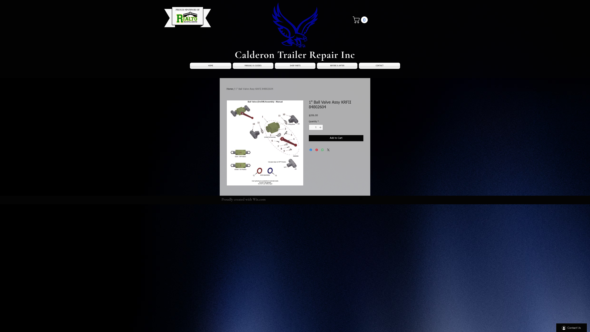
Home (230, 89)
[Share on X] (328, 150)
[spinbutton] (316, 127)
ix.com (261, 199)
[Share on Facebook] (311, 150)
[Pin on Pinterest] (317, 150)
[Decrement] (311, 127)
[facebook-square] (361, 198)
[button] (361, 19)
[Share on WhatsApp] (322, 150)
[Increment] (321, 127)
